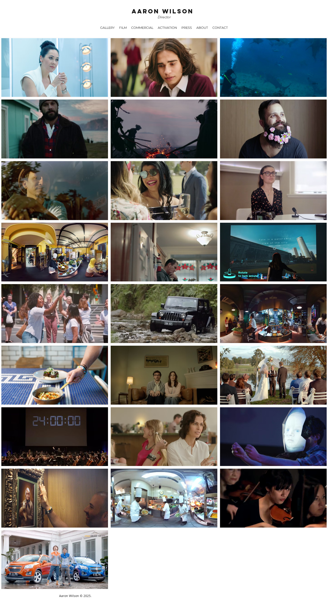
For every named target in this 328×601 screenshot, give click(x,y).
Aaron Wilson (163, 11)
